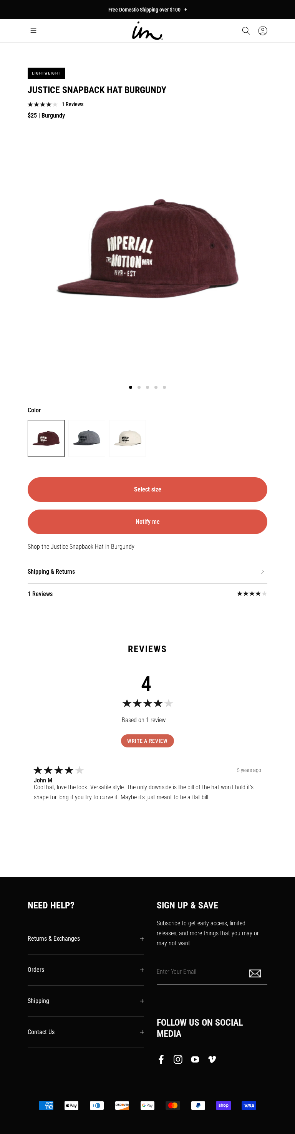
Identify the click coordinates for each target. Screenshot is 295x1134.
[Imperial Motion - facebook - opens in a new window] (163, 1061)
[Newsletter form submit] (255, 972)
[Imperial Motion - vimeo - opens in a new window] (212, 1061)
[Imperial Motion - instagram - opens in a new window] (178, 1061)
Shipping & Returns (51, 571)
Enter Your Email (176, 971)
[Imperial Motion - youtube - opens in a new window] (195, 1061)
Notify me (148, 521)
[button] (33, 31)
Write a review (147, 741)
